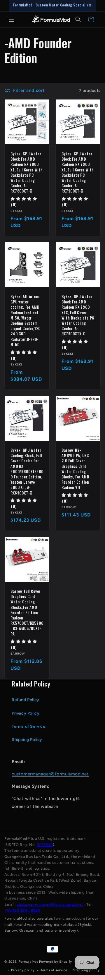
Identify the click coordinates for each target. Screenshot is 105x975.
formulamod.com (69, 918)
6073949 (45, 844)
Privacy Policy (25, 713)
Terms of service (54, 970)
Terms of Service (29, 726)
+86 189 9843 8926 (22, 910)
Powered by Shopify (55, 961)
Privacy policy (23, 970)
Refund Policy (25, 699)
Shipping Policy (27, 739)
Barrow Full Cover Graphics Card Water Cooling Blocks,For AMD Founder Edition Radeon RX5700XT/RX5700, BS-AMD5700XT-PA (26, 612)
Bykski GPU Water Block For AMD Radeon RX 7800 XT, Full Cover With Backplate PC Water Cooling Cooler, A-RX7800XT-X (26, 172)
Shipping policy (86, 970)
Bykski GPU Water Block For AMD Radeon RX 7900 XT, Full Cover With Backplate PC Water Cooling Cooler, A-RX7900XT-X (78, 172)
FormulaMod (28, 961)
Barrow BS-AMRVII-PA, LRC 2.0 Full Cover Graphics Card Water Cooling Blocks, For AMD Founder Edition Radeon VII (75, 468)
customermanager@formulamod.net (50, 774)
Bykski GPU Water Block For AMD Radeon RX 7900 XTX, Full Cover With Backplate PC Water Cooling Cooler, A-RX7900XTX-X (78, 315)
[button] (11, 19)
